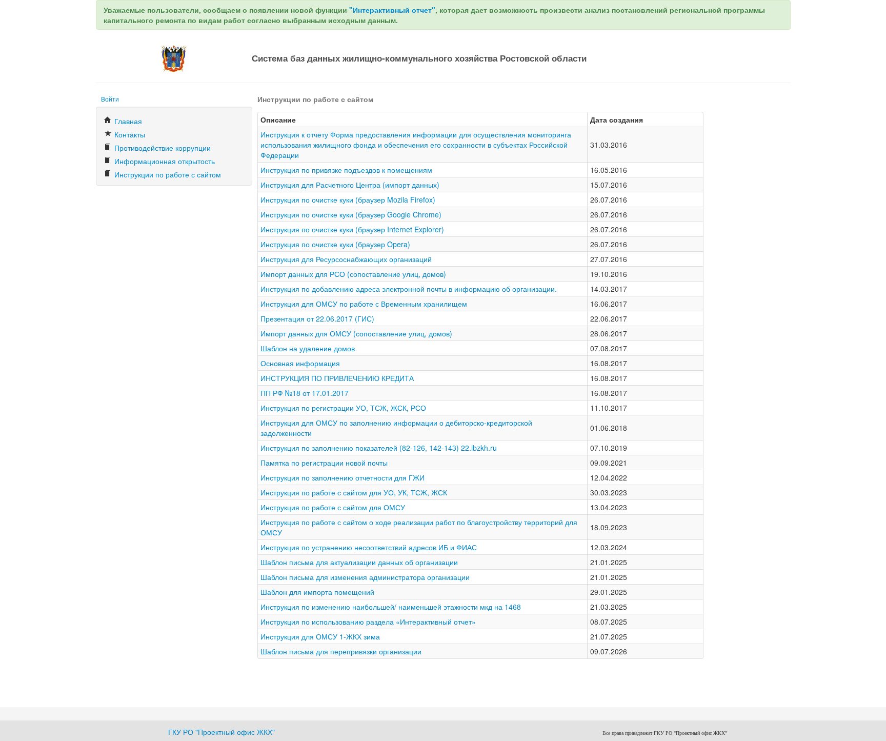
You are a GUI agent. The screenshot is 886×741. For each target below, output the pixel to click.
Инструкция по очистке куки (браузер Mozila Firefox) (347, 199)
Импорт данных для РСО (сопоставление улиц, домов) (353, 274)
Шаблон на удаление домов (307, 348)
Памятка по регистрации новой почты (324, 462)
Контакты (128, 134)
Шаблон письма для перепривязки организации (340, 651)
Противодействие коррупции (161, 148)
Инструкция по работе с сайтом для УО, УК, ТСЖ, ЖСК (353, 492)
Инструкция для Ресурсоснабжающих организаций (346, 259)
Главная (127, 121)
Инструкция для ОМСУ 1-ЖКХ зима (320, 636)
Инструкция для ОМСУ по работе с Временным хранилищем (363, 303)
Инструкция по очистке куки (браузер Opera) (335, 244)
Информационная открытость (163, 161)
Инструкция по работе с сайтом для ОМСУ (332, 507)
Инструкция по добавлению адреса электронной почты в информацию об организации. (408, 289)
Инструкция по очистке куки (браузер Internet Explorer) (352, 229)
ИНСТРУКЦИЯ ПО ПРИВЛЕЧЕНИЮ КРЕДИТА (337, 378)
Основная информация (300, 363)
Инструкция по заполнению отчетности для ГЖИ (342, 477)
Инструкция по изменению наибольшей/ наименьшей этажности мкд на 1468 (390, 607)
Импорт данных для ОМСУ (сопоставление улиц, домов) (356, 333)
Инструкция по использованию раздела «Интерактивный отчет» (368, 621)
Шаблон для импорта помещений (317, 592)
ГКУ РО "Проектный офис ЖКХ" (221, 732)
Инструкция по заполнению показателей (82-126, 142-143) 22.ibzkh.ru (378, 448)
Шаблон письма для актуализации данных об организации (359, 562)
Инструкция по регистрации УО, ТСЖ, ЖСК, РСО (343, 408)
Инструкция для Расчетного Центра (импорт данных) (349, 184)
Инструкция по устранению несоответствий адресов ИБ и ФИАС (368, 547)
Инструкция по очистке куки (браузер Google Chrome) (350, 214)
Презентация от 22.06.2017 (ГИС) (317, 318)
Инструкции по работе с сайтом (166, 174)
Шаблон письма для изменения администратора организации (365, 577)
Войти (110, 98)
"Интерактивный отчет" (392, 10)
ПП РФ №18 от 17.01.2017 (304, 393)
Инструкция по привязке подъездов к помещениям (346, 170)
